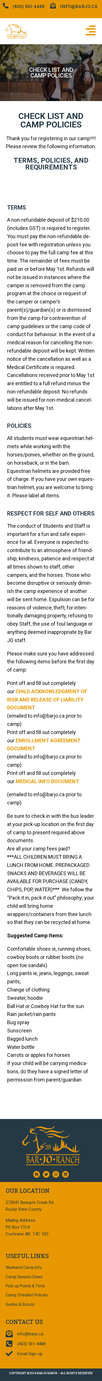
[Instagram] (55, 1174)
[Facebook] (36, 1174)
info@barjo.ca (79, 6)
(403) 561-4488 (28, 6)
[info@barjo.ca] (53, 6)
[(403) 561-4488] (5, 6)
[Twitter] (46, 1174)
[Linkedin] (65, 1174)
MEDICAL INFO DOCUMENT (47, 781)
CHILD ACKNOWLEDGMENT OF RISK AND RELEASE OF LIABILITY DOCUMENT (47, 699)
